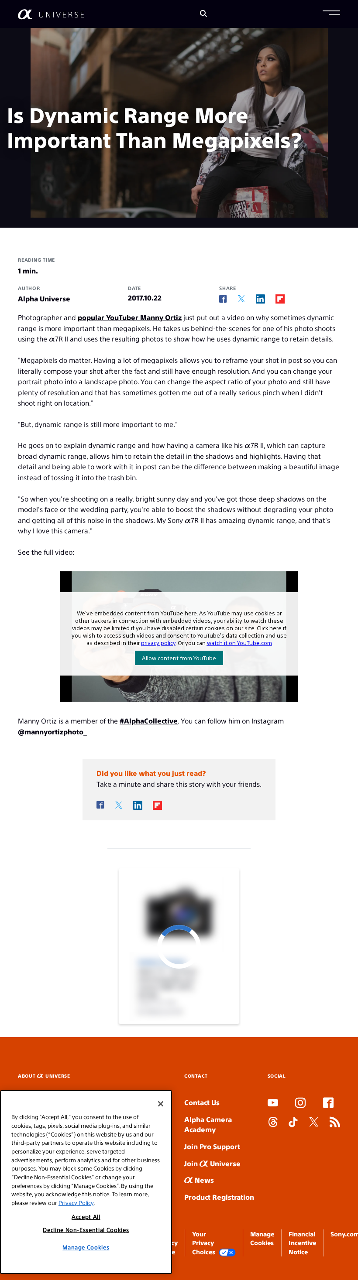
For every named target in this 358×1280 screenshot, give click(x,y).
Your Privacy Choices (203, 1243)
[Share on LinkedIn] (260, 299)
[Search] (203, 14)
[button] (331, 14)
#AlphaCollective (149, 720)
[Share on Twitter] (241, 299)
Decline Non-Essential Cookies (86, 1229)
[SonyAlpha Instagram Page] (300, 1104)
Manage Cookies (85, 1247)
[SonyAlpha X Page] (314, 1123)
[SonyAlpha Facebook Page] (328, 1104)
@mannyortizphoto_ (52, 731)
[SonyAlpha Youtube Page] (273, 1104)
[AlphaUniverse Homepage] (51, 14)
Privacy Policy (76, 1202)
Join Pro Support (212, 1146)
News (203, 1179)
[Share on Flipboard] (280, 299)
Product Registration (219, 1196)
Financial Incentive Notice (302, 1243)
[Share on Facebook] (223, 299)
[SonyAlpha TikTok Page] (293, 1123)
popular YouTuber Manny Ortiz (130, 317)
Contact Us (202, 1102)
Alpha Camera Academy (208, 1124)
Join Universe (212, 1163)
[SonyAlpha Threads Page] (273, 1123)
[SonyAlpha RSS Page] (335, 1123)
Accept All (86, 1216)
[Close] (160, 1103)
